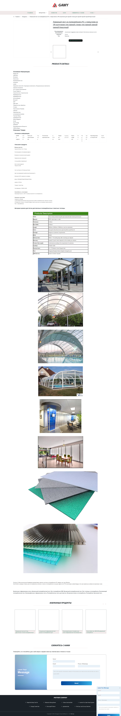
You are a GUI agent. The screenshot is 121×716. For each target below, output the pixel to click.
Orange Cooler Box (35, 706)
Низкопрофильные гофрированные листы (36, 593)
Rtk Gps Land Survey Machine (83, 706)
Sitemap (72, 713)
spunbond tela (66, 706)
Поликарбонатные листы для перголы (56, 593)
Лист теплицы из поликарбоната (90, 591)
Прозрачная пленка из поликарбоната (76, 593)
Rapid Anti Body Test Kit (32, 702)
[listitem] (60, 51)
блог (64, 12)
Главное (30, 12)
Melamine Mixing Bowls (50, 702)
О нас (92, 12)
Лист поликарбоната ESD (57, 591)
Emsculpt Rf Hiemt (51, 706)
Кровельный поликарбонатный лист (41, 591)
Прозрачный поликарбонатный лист (73, 591)
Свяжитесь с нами (78, 12)
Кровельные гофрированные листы (22, 591)
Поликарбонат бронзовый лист (94, 593)
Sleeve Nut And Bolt (67, 702)
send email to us (77, 40)
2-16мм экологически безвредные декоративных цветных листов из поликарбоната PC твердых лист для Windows (43, 582)
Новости (54, 12)
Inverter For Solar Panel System (86, 702)
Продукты (42, 12)
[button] (51, 52)
